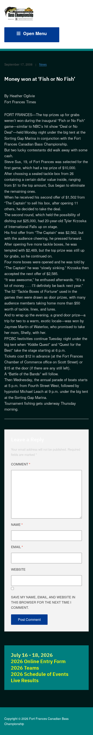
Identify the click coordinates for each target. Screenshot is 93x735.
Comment (20, 464)
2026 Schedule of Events (39, 674)
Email (17, 546)
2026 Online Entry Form (38, 661)
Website (18, 569)
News (43, 64)
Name (17, 524)
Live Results (24, 680)
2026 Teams (25, 668)
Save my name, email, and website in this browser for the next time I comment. (43, 602)
